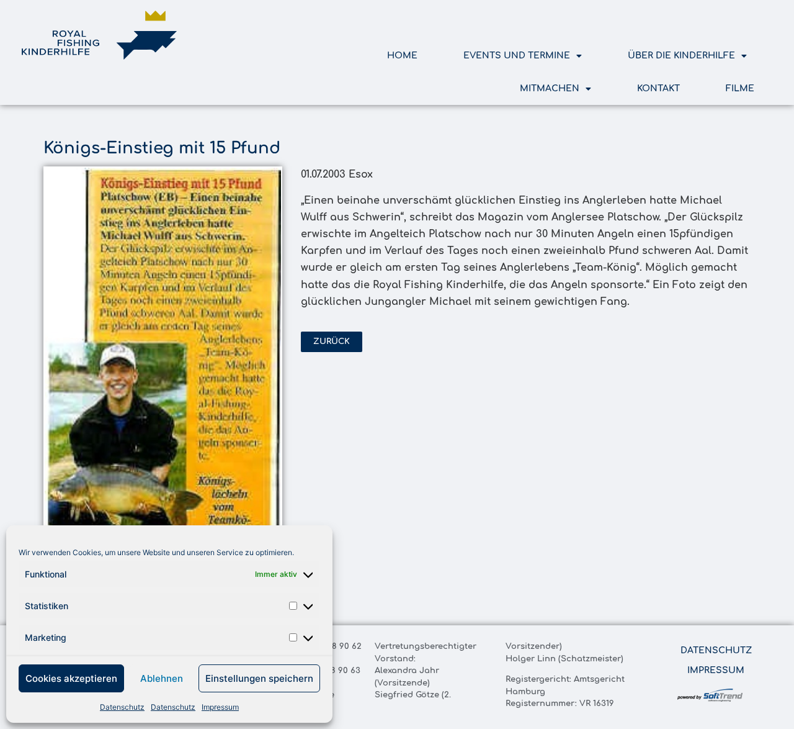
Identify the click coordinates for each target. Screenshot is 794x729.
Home (402, 55)
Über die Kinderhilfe (681, 55)
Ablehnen (161, 678)
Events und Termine (516, 55)
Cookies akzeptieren (71, 678)
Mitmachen (549, 88)
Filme (740, 88)
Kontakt (658, 88)
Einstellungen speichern (259, 678)
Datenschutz (122, 707)
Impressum (220, 707)
